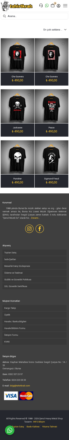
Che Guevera (18, 76)
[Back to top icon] (62, 433)
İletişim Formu (11, 335)
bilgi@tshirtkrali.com (20, 385)
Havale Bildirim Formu (14, 328)
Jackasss (17, 127)
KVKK (7, 341)
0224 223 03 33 (19, 380)
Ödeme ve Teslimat (13, 273)
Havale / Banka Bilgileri (15, 321)
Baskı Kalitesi (33, 426)
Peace (51, 127)
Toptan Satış (10, 252)
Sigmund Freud (51, 178)
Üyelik (7, 314)
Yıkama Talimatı (49, 426)
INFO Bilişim (39, 421)
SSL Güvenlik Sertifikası (15, 286)
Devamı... (35, 218)
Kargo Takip (10, 308)
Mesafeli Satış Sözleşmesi (17, 266)
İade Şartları (10, 259)
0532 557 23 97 (15, 374)
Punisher (17, 178)
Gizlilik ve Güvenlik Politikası (17, 279)
